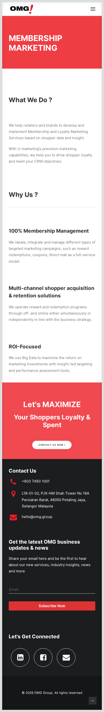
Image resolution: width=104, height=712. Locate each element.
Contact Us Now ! (51, 445)
